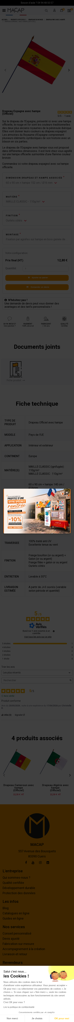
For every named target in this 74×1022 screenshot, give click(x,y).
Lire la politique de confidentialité (18, 1007)
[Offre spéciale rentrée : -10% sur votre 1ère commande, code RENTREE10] (37, 511)
